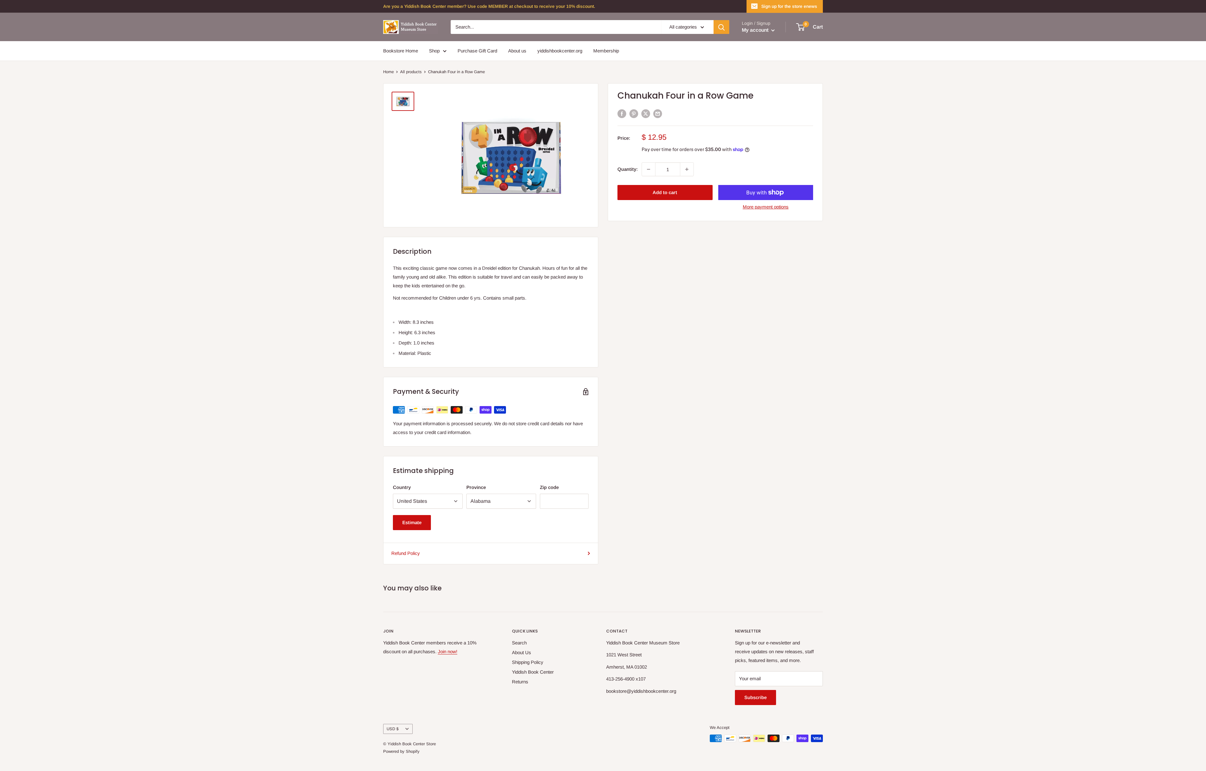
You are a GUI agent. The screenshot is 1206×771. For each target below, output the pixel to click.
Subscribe (755, 697)
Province (476, 487)
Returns (520, 681)
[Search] (721, 27)
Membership (606, 50)
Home (388, 71)
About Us (521, 652)
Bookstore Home (400, 50)
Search (519, 642)
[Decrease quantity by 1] (648, 169)
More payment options (766, 206)
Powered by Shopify (401, 751)
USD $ (393, 728)
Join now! (447, 651)
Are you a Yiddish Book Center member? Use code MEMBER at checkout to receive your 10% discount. (489, 6)
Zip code (549, 487)
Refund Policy (405, 553)
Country (402, 487)
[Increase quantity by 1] (686, 169)
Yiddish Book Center (533, 672)
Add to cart (665, 192)
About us (517, 50)
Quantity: (627, 169)
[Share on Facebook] (621, 113)
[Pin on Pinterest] (633, 113)
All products (411, 71)
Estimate (411, 522)
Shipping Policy (527, 662)
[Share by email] (657, 113)
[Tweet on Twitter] (645, 113)
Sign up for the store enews (789, 6)
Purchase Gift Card (477, 50)
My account (756, 30)
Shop (434, 50)
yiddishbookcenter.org (559, 50)
